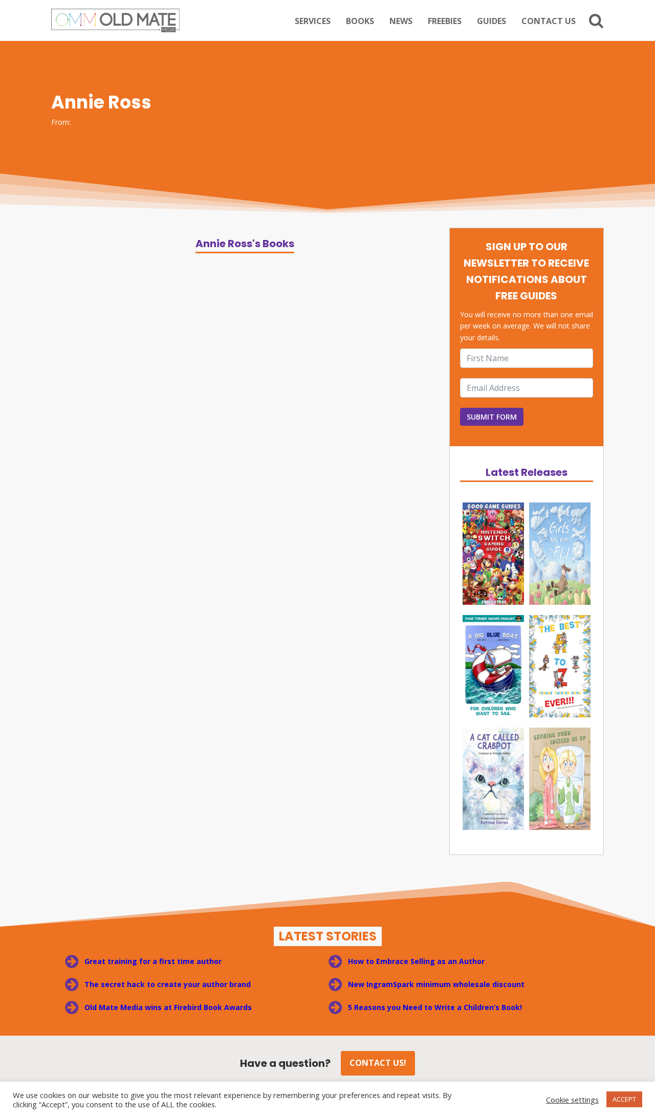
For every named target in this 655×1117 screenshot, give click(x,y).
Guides (491, 21)
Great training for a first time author (153, 961)
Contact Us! (378, 1062)
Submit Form (492, 417)
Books (360, 21)
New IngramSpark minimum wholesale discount (436, 984)
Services (313, 21)
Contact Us (548, 21)
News (400, 21)
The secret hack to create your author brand (167, 984)
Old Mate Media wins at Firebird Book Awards (168, 1007)
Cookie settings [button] (572, 1099)
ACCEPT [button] (624, 1099)
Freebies (445, 21)
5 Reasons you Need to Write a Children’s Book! (436, 1007)
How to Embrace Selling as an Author (416, 961)
